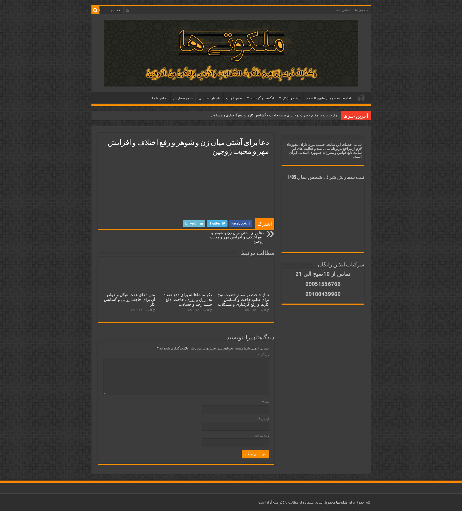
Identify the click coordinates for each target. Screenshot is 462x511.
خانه (361, 97)
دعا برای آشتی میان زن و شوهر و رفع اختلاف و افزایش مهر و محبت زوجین (237, 235)
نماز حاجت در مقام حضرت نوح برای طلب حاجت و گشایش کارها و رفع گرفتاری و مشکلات (274, 115)
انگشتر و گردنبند (262, 98)
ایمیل (263, 419)
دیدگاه (263, 355)
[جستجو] (95, 10)
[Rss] (127, 10)
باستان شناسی (209, 98)
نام (265, 402)
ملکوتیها (341, 502)
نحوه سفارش (183, 98)
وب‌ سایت (262, 435)
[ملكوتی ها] (231, 53)
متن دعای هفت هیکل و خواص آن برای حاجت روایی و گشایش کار (129, 299)
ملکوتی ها (361, 10)
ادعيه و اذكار (292, 98)
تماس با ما (343, 10)
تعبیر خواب (234, 98)
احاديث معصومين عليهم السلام (328, 98)
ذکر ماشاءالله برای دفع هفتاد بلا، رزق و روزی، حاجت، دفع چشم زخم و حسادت (188, 299)
